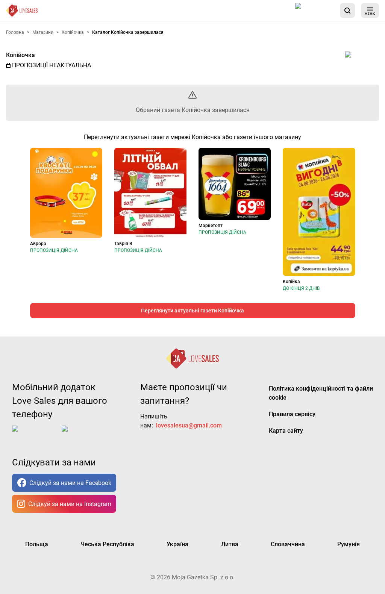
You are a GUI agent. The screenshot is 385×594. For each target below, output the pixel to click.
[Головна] (22, 11)
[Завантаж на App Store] (314, 10)
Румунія (348, 544)
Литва (229, 544)
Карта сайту (286, 430)
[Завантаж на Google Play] (85, 435)
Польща (36, 544)
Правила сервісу (292, 414)
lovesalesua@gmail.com (189, 425)
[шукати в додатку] (347, 10)
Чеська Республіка (107, 544)
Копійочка (20, 55)
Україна (177, 544)
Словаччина (288, 544)
